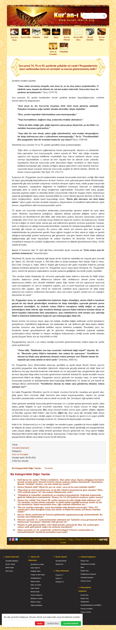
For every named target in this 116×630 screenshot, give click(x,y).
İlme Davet (9, 571)
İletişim (78, 539)
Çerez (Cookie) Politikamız (54, 539)
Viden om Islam (36, 585)
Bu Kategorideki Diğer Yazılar (26, 468)
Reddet (39, 623)
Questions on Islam (37, 564)
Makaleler (64, 51)
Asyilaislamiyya (36, 578)
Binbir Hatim (10, 567)
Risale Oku (59, 564)
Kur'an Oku (26, 37)
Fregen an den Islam (38, 575)
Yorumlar (48, 468)
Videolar (36, 37)
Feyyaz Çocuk (86, 581)
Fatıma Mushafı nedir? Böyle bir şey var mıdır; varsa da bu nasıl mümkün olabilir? (57, 487)
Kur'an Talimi (102, 38)
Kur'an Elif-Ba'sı (78, 38)
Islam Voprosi (35, 568)
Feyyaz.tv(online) (87, 608)
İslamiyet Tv (60, 582)
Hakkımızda (25, 539)
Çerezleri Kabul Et (71, 623)
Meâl (46, 37)
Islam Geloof (35, 588)
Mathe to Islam (36, 602)
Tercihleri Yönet (52, 623)
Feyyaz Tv (59, 575)
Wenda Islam (35, 591)
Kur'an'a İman (14, 38)
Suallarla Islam (35, 571)
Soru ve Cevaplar (53, 52)
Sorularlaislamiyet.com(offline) (91, 605)
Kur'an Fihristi (67, 38)
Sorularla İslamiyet (20, 448)
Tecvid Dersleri (90, 38)
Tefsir (56, 37)
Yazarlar (36, 539)
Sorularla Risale (61, 561)
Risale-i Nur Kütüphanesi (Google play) (88, 564)
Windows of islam (36, 598)
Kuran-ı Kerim (10, 564)
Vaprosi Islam (35, 581)
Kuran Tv (59, 578)
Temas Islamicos (36, 595)
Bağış (71, 539)
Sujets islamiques (36, 605)
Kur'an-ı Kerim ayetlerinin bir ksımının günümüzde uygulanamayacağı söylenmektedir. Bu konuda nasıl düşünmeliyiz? (60, 515)
